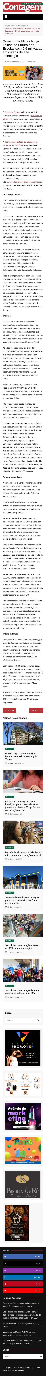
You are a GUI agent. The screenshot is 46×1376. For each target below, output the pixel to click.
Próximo (35, 710)
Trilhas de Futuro (12, 112)
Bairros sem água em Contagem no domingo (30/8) (21, 1325)
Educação (31, 62)
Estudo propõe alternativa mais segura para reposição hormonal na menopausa (21, 1304)
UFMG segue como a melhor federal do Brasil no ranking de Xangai (21, 756)
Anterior (11, 710)
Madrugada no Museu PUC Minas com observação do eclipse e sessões (19, 1333)
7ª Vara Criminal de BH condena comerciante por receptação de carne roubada (22, 1342)
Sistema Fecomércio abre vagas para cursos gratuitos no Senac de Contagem (22, 900)
